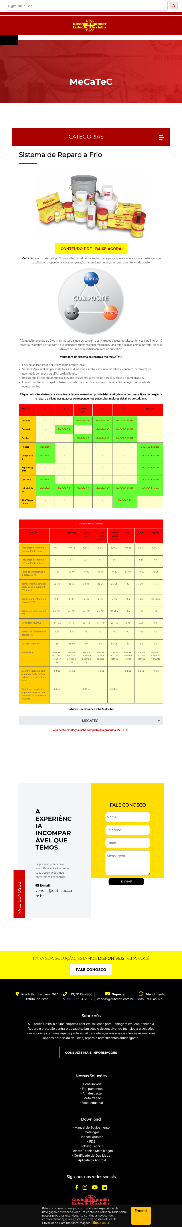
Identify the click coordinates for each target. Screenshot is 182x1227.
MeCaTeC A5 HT (124, 420)
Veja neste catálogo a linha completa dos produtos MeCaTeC (91, 730)
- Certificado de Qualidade (91, 1155)
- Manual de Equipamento (91, 1127)
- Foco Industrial (91, 1103)
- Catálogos (91, 1132)
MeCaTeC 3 (83, 420)
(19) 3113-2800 (80, 994)
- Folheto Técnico (91, 1146)
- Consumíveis (91, 1084)
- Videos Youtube (91, 1137)
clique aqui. (100, 1223)
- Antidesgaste (91, 1093)
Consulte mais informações (91, 1053)
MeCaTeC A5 (102, 420)
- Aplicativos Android (91, 1160)
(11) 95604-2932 (79, 999)
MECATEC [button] (90, 720)
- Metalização (91, 1098)
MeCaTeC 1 (45, 447)
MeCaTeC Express (149, 447)
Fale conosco (91, 970)
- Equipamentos (91, 1088)
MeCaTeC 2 (64, 429)
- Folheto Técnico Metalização (91, 1151)
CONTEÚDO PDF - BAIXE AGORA (91, 249)
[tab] (91, 720)
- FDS (91, 1141)
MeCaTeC (91, 81)
